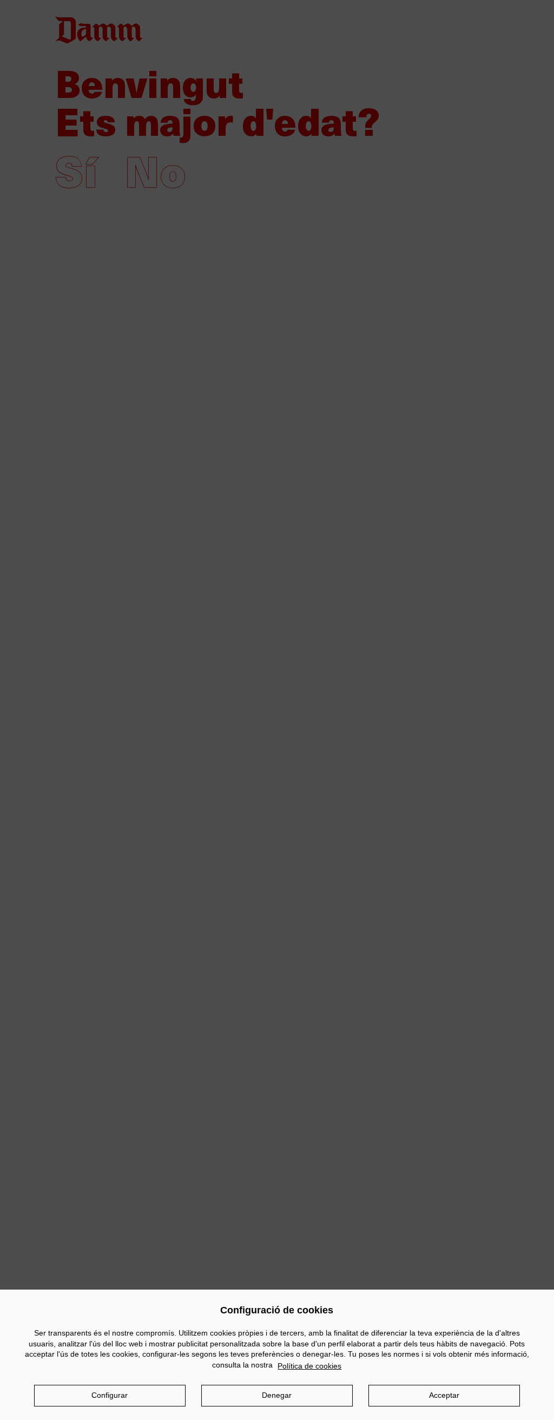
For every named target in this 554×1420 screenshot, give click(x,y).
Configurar (109, 1395)
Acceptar (444, 1395)
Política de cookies (309, 1366)
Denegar (277, 1395)
